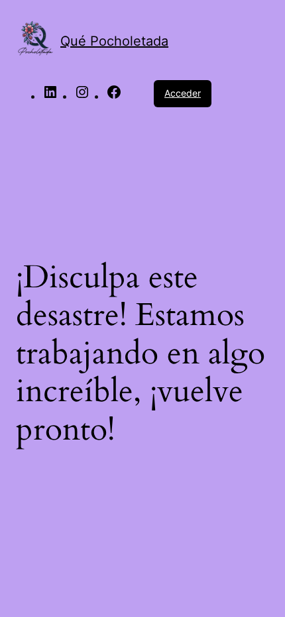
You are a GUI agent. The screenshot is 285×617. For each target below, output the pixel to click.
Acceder (182, 93)
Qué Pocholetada (114, 41)
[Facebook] (114, 96)
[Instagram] (82, 96)
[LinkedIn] (50, 96)
